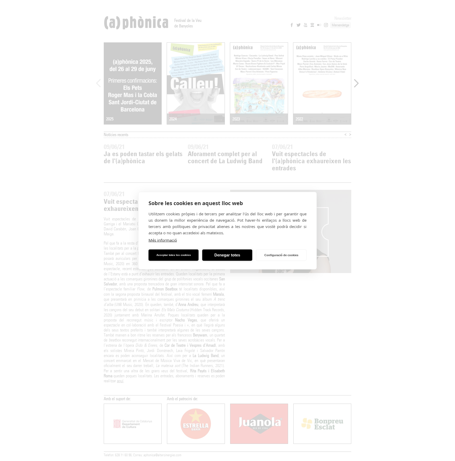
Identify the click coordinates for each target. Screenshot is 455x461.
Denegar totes (227, 255)
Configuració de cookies (281, 255)
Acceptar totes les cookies (173, 255)
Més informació (163, 239)
